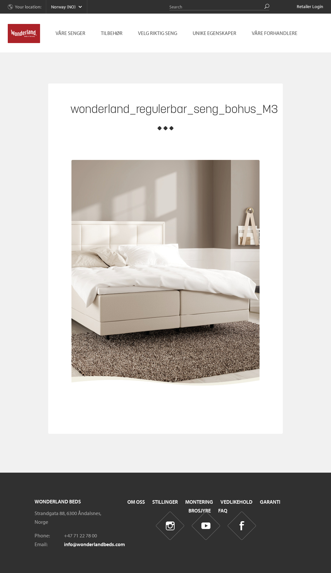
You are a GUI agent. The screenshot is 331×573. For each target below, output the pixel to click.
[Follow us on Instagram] (170, 526)
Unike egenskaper (214, 33)
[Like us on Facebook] (242, 526)
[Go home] (24, 33)
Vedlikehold (236, 502)
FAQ (222, 510)
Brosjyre (199, 510)
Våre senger (70, 33)
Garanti (270, 502)
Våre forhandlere (274, 33)
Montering (199, 502)
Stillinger (165, 502)
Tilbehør (112, 33)
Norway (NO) (63, 7)
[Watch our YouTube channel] (206, 526)
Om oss (136, 502)
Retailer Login (310, 6)
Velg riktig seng (157, 33)
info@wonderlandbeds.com (94, 544)
